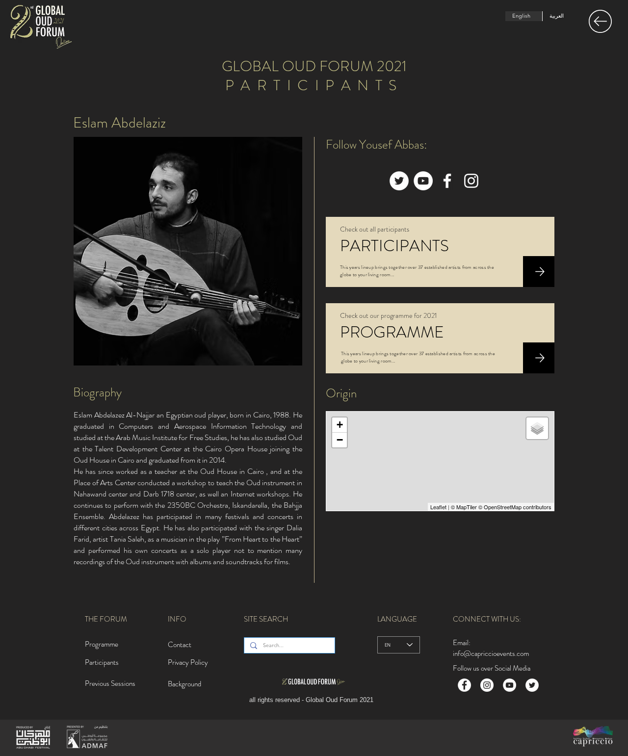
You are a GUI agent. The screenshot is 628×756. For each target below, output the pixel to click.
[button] (600, 21)
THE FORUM (106, 619)
